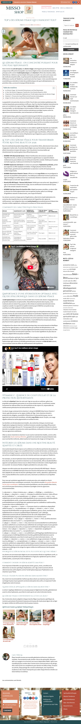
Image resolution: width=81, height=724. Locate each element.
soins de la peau (72, 314)
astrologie (72, 269)
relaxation (66, 309)
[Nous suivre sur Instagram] (76, 2)
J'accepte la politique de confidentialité (70, 45)
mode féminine (68, 301)
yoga (76, 328)
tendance (74, 321)
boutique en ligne (73, 278)
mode (75, 296)
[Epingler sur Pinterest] (33, 646)
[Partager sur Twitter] (27, 646)
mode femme (72, 298)
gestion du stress (67, 293)
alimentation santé (67, 267)
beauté (70, 274)
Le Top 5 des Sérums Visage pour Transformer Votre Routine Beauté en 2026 (26, 92)
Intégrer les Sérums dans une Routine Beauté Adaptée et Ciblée (22, 98)
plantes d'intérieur (73, 305)
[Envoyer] (77, 25)
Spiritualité (60, 11)
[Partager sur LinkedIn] (36, 646)
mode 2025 (66, 298)
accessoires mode (68, 265)
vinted (73, 323)
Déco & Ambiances (66, 8)
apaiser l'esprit (66, 269)
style (73, 316)
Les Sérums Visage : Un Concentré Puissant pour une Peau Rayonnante (24, 90)
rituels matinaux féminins (18, 437)
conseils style (66, 281)
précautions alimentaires (68, 307)
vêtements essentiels (69, 328)
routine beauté (67, 311)
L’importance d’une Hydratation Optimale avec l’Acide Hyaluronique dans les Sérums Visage (30, 94)
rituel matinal (72, 309)
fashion (74, 291)
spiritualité (67, 316)
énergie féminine (66, 330)
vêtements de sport (73, 326)
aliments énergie (74, 267)
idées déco (70, 296)
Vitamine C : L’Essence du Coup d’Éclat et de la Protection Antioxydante (24, 96)
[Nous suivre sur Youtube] (78, 2)
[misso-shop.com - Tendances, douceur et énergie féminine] (20, 10)
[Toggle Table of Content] (53, 88)
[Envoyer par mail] (30, 646)
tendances (67, 323)
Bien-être (56, 8)
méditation (67, 303)
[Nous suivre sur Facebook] (73, 2)
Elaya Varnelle (37, 24)
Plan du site (54, 722)
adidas (75, 265)
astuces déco (66, 271)
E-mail (65, 38)
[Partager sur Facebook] (24, 646)
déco (72, 281)
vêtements (66, 326)
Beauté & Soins (46, 8)
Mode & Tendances (48, 11)
